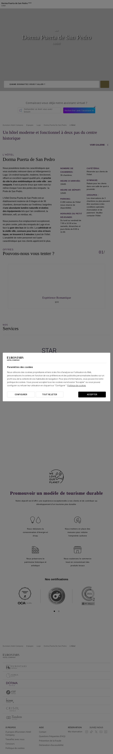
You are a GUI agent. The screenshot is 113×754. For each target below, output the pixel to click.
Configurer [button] (21, 394)
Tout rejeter (49, 394)
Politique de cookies (76, 385)
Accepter (92, 394)
